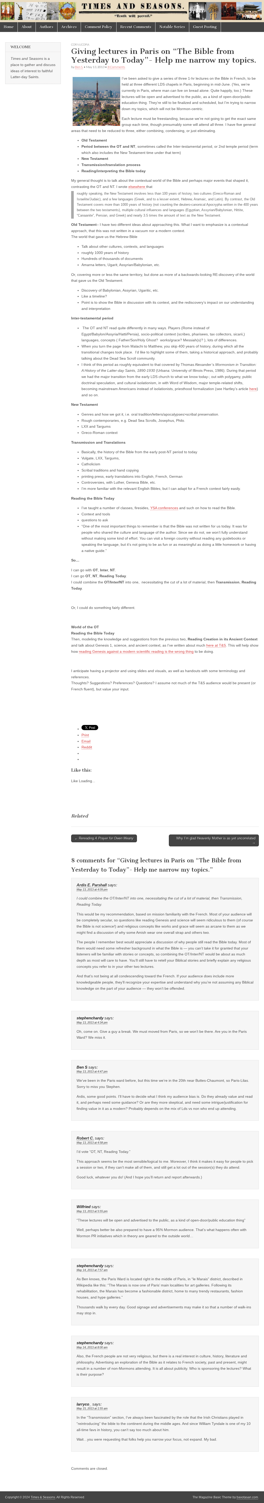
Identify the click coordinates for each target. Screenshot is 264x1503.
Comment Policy (98, 27)
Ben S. (79, 67)
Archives (69, 27)
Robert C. (85, 1138)
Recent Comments (135, 27)
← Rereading (104, 838)
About (27, 27)
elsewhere (137, 187)
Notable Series (172, 27)
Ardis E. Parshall (92, 885)
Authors (46, 27)
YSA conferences (164, 508)
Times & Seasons (43, 1497)
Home (9, 27)
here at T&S (216, 645)
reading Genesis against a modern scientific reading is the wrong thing (136, 651)
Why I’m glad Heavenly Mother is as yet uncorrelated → (215, 840)
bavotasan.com (247, 1497)
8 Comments (116, 67)
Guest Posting (205, 27)
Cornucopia (80, 44)
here (253, 389)
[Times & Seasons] (132, 11)
